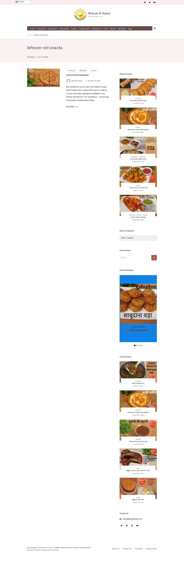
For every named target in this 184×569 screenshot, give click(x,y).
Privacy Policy (151, 549)
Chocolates (64, 28)
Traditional (84, 28)
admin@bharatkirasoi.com (132, 519)
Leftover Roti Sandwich (77, 75)
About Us (115, 549)
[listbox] (138, 311)
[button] (135, 345)
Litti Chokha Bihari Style (138, 159)
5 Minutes (41, 28)
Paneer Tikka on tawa (138, 217)
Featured (134, 157)
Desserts (96, 28)
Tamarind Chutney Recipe (138, 441)
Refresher (122, 28)
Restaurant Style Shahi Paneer (138, 129)
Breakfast (52, 28)
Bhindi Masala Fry (138, 383)
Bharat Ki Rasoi (99, 13)
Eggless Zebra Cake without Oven (138, 470)
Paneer (113, 28)
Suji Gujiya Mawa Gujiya (138, 100)
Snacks (74, 28)
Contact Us (127, 549)
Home (32, 28)
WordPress (54, 550)
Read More (70, 107)
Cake (106, 28)
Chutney (138, 439)
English (21, 1)
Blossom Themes (33, 550)
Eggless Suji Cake (138, 500)
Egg (130, 28)
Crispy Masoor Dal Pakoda (138, 188)
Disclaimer (139, 549)
